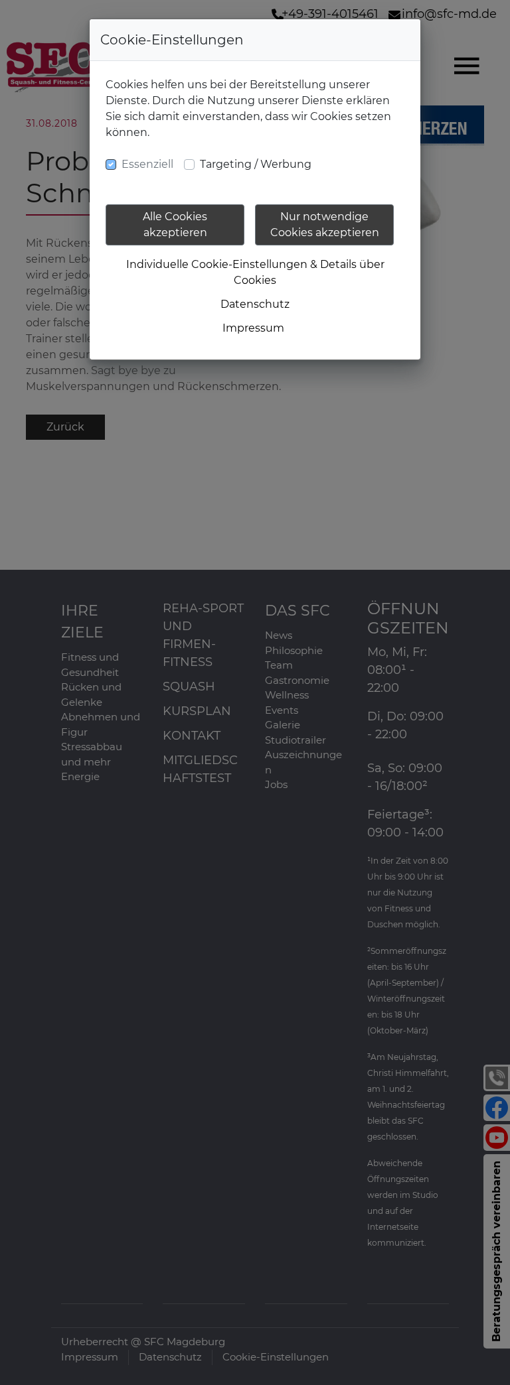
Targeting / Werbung (255, 164)
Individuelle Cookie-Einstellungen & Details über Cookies (255, 272)
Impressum (253, 328)
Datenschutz (255, 304)
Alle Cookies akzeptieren (175, 224)
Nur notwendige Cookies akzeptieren (324, 224)
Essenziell (147, 164)
